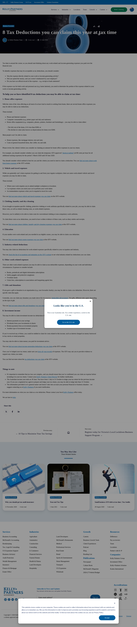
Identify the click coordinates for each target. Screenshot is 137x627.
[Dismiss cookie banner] (114, 603)
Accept (107, 618)
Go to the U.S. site (68, 322)
